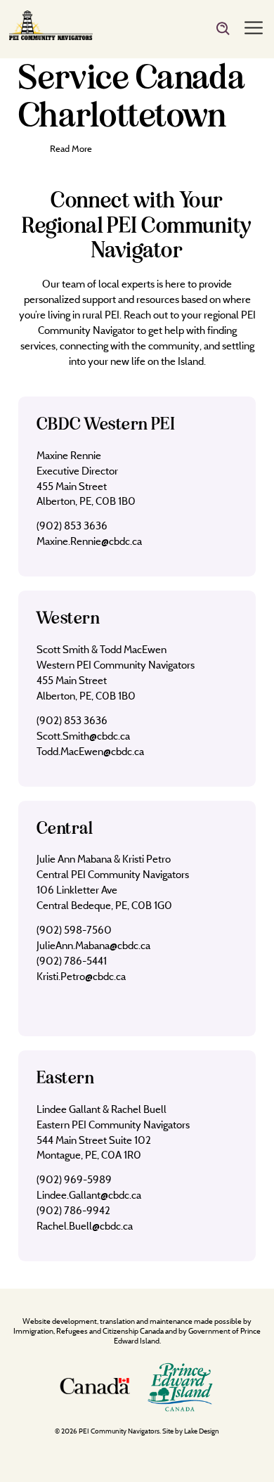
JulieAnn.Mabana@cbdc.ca (93, 945)
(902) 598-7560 (74, 929)
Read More (71, 148)
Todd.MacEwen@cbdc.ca (90, 751)
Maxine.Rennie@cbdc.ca (89, 541)
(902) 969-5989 (74, 1179)
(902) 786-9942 (73, 1210)
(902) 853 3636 (72, 525)
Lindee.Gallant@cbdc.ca (89, 1194)
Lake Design (201, 1431)
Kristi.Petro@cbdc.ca (81, 976)
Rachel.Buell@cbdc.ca (85, 1225)
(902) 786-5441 (72, 960)
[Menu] (253, 29)
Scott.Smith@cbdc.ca (83, 735)
